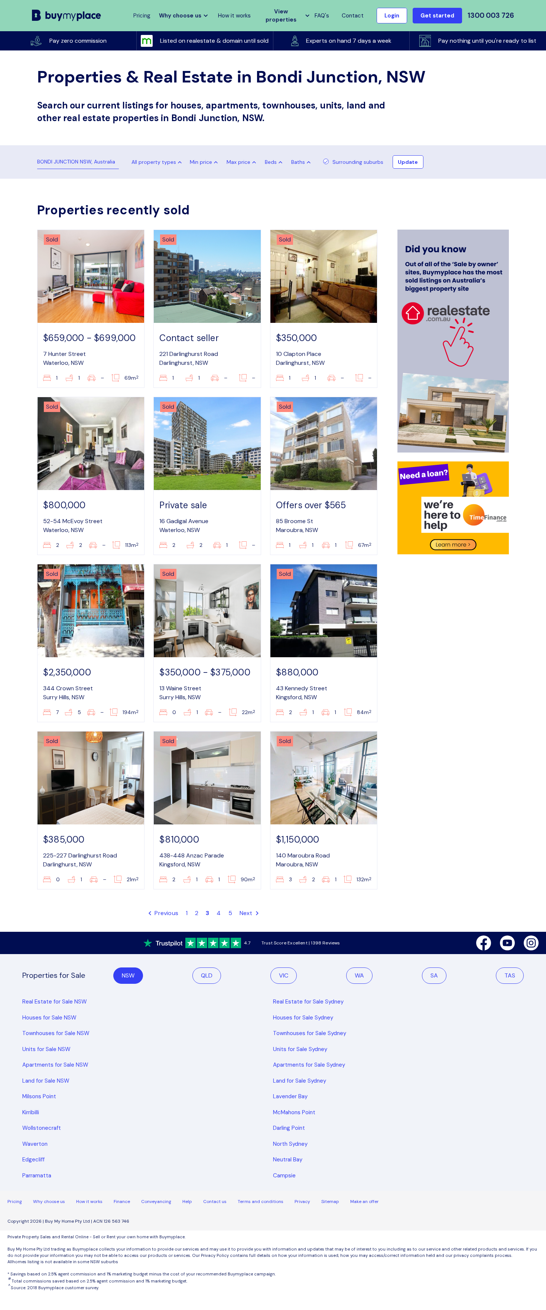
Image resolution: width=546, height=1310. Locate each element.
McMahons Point (294, 1112)
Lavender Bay (290, 1096)
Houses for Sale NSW (49, 1017)
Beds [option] (271, 162)
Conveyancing (156, 1201)
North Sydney (290, 1144)
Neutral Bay (287, 1159)
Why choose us (49, 1201)
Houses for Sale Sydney (303, 1017)
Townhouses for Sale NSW (56, 1033)
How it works (234, 15)
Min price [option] (201, 162)
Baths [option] (298, 162)
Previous (165, 913)
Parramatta (36, 1175)
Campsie (284, 1175)
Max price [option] (238, 162)
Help (187, 1201)
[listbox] (205, 162)
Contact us (215, 1201)
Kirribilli (30, 1112)
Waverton (35, 1144)
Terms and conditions (260, 1201)
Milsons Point (39, 1096)
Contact (353, 15)
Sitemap (330, 1201)
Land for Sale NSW (45, 1080)
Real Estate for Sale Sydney (308, 1001)
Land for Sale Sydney (299, 1080)
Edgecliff (33, 1159)
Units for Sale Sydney (300, 1049)
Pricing (14, 1201)
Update (408, 162)
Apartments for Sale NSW (55, 1065)
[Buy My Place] (66, 15)
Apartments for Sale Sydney (309, 1065)
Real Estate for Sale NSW (54, 1001)
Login (391, 15)
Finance (122, 1201)
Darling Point (289, 1128)
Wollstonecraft (41, 1128)
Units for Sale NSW (46, 1049)
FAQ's (322, 15)
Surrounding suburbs (357, 162)
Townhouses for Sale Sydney (309, 1033)
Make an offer (364, 1201)
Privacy (302, 1201)
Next (247, 913)
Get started (437, 15)
